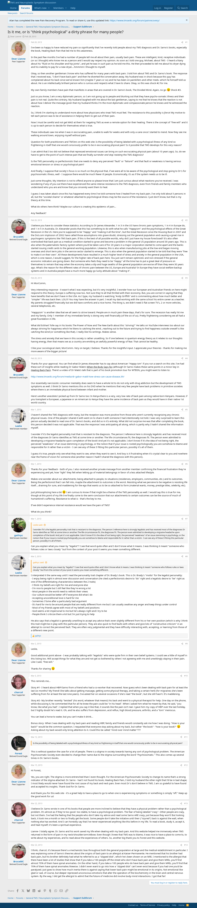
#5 (186, 409)
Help (72, 7)
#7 (186, 518)
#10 (186, 675)
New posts (12, 13)
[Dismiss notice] (186, 20)
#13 (186, 803)
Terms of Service (147, 905)
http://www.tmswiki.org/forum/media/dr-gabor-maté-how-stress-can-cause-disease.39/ (77, 376)
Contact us (133, 905)
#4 (186, 358)
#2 (186, 220)
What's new (40, 7)
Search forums (26, 13)
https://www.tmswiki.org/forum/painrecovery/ (135, 20)
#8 (186, 556)
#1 (186, 42)
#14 (186, 845)
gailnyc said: (38, 562)
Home (13, 7)
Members (58, 7)
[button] (49, 8)
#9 (186, 643)
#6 (186, 464)
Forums (25, 7)
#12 (186, 765)
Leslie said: (38, 524)
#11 (186, 737)
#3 (186, 278)
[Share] (182, 42)
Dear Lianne (15, 36)
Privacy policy (163, 905)
